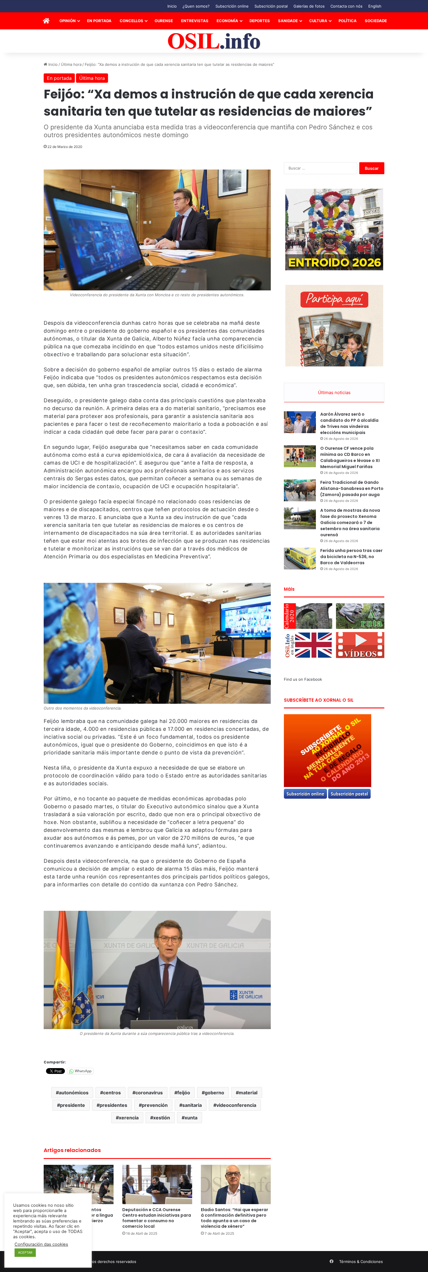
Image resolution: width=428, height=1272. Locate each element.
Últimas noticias (334, 392)
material (248, 1092)
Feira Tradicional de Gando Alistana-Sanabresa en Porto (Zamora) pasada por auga (351, 488)
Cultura (318, 20)
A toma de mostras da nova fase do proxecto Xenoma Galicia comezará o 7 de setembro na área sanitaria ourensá (350, 522)
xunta (191, 1118)
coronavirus (149, 1092)
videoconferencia (236, 1105)
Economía (227, 20)
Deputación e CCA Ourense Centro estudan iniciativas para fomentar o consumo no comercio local (156, 1218)
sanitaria (192, 1105)
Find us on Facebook (303, 679)
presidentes (113, 1105)
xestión (161, 1118)
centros (112, 1092)
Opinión (67, 20)
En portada (99, 20)
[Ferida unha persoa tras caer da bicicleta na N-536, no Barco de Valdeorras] (300, 558)
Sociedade (376, 20)
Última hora (71, 64)
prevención (155, 1105)
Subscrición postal (271, 6)
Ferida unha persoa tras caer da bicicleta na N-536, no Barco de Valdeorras (351, 557)
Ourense (164, 20)
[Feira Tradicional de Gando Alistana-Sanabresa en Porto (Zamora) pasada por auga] (300, 490)
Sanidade (288, 20)
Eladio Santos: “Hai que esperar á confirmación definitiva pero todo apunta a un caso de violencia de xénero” (234, 1218)
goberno (214, 1092)
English (374, 6)
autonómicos (74, 1092)
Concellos (131, 20)
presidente (72, 1105)
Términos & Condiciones (361, 1261)
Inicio (172, 6)
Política (348, 20)
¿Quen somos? (196, 6)
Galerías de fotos (309, 6)
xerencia (129, 1118)
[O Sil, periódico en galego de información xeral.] (214, 41)
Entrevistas (194, 20)
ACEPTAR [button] (25, 1252)
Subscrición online (232, 6)
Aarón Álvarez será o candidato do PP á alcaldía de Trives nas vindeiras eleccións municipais (349, 423)
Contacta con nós (346, 6)
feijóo (183, 1092)
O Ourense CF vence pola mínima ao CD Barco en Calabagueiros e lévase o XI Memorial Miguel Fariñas (350, 457)
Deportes (260, 20)
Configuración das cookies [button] (41, 1244)
